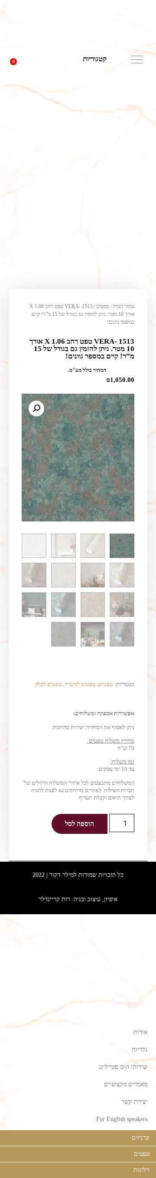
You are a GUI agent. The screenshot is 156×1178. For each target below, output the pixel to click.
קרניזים (141, 1138)
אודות (140, 1032)
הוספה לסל (79, 823)
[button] (33, 59)
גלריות (139, 1049)
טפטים (102, 306)
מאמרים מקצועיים (125, 1084)
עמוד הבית (123, 306)
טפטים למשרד (80, 684)
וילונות (141, 1170)
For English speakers (121, 1119)
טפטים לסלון (48, 684)
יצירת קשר (134, 1101)
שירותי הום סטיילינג (123, 1067)
